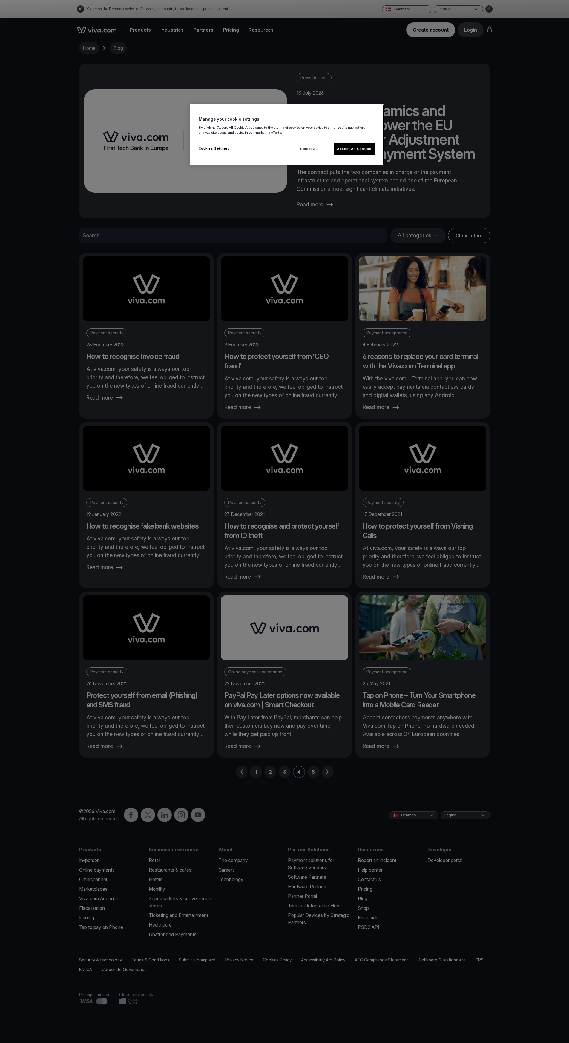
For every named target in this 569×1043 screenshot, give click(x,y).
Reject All (309, 149)
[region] (287, 134)
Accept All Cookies (354, 149)
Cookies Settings (214, 148)
